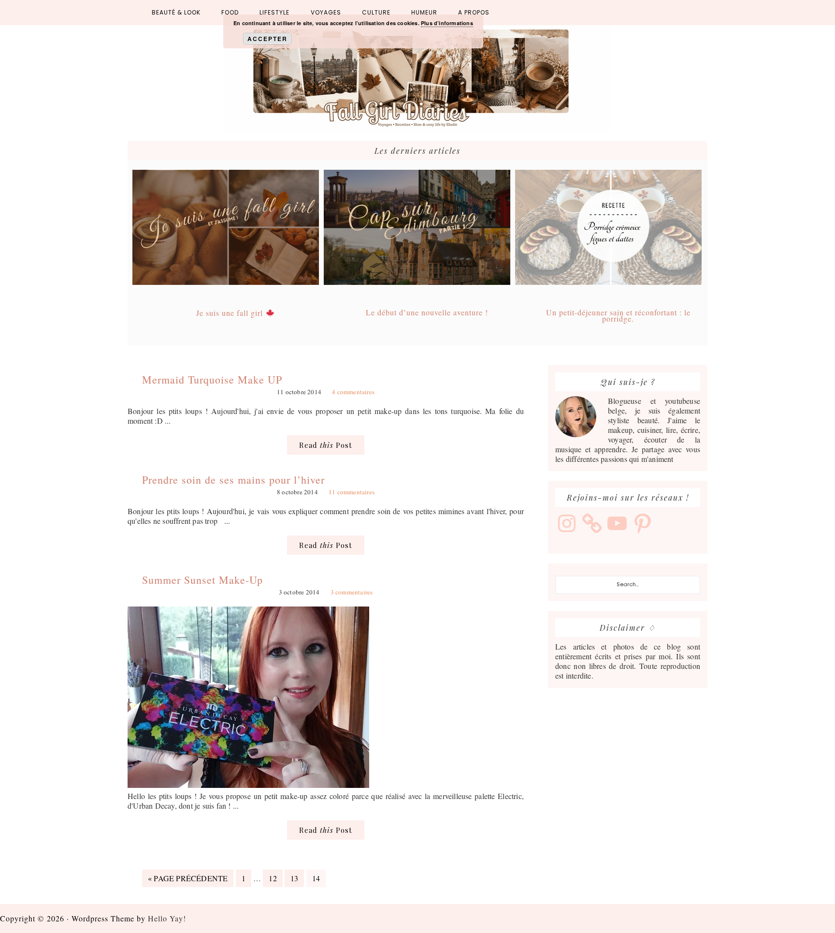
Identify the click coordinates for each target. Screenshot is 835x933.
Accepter (267, 38)
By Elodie (417, 78)
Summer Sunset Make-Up (202, 580)
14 (319, 878)
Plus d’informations (447, 23)
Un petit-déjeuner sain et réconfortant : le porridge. (618, 315)
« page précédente (188, 880)
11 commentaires (351, 492)
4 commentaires (353, 391)
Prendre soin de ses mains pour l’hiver (233, 480)
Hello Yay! (167, 918)
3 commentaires (352, 592)
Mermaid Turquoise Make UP (212, 379)
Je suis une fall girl (230, 313)
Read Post (325, 445)
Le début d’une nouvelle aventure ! (427, 312)
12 (275, 878)
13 (297, 878)
